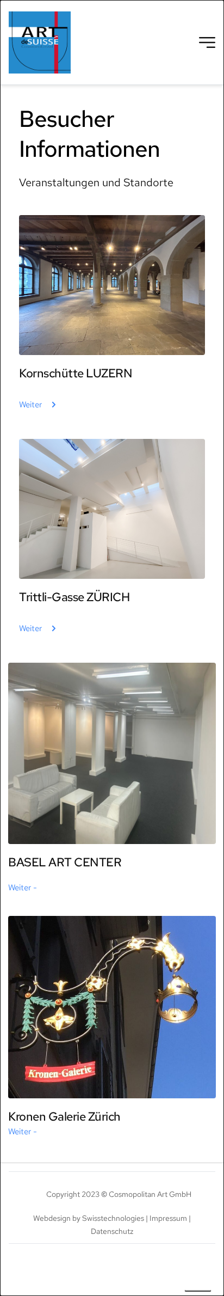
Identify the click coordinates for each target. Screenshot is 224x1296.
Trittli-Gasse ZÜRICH (74, 597)
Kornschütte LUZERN (75, 373)
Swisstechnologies (113, 1218)
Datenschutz (112, 1231)
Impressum (168, 1218)
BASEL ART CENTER (64, 862)
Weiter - (22, 887)
